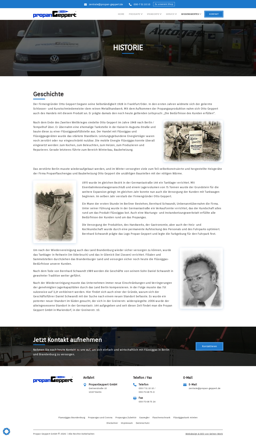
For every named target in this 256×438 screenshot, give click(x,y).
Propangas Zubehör (125, 417)
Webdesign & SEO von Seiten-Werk (204, 434)
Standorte (153, 14)
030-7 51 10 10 (142, 4)
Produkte (134, 14)
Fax (141, 397)
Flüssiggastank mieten (185, 417)
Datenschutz (142, 423)
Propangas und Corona (100, 417)
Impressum (127, 423)
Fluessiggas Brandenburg (71, 417)
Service (170, 14)
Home (121, 14)
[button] (6, 431)
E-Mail (193, 384)
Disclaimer (112, 423)
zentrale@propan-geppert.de (106, 4)
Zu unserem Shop (164, 4)
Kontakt (214, 14)
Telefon (143, 384)
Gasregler (144, 417)
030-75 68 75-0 (147, 392)
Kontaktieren (209, 346)
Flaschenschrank (161, 417)
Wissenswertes (190, 14)
